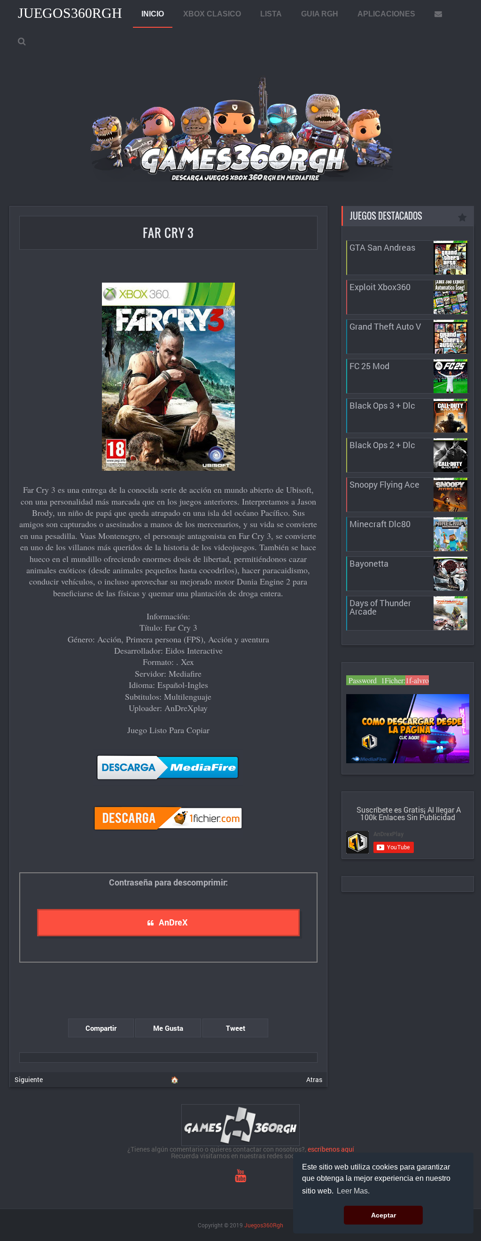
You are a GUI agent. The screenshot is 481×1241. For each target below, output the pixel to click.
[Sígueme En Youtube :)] (240, 1177)
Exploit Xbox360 (380, 286)
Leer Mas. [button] (353, 1191)
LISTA (271, 14)
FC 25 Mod (369, 366)
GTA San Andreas (382, 247)
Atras (314, 1079)
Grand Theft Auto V (385, 326)
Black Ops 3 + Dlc (382, 405)
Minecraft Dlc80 (380, 524)
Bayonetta (368, 563)
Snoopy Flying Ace (384, 484)
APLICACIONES (386, 14)
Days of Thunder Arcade (380, 607)
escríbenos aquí (331, 1149)
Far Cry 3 (168, 232)
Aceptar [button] (383, 1215)
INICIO (152, 14)
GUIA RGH (319, 14)
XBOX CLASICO (212, 14)
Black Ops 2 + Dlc (382, 445)
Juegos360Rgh (70, 13)
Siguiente (29, 1079)
